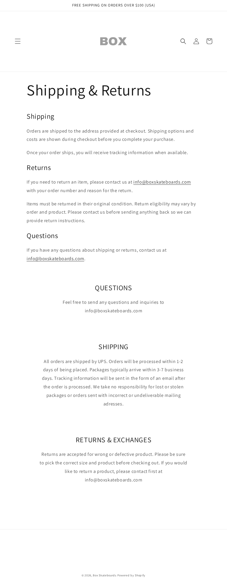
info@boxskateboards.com (162, 182)
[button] (17, 41)
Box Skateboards (104, 575)
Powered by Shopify (131, 575)
